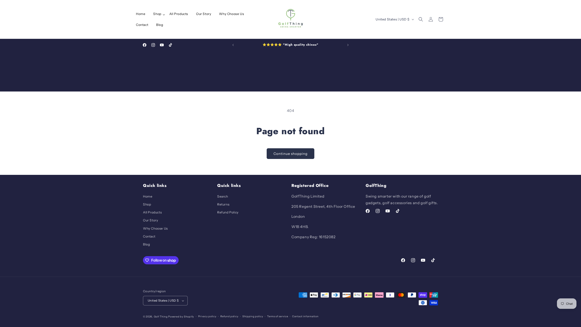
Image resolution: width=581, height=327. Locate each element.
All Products (152, 212)
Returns (223, 204)
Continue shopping (290, 153)
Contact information (305, 316)
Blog (146, 244)
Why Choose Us (155, 228)
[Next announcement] (348, 45)
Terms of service (277, 316)
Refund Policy (228, 212)
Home (147, 196)
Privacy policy (207, 316)
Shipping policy (252, 316)
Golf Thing (161, 316)
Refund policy (229, 316)
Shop (147, 204)
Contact (149, 236)
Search (222, 196)
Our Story (150, 220)
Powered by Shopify (181, 316)
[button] (159, 13)
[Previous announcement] (233, 45)
